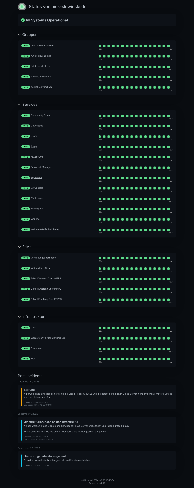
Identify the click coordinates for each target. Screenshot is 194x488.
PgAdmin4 (36, 177)
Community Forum (41, 115)
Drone (34, 136)
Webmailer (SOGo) (41, 268)
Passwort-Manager (41, 167)
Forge (34, 146)
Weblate (35, 218)
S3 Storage (37, 198)
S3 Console (37, 187)
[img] (135, 46)
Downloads (37, 125)
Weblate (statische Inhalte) (45, 229)
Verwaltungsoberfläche (43, 257)
